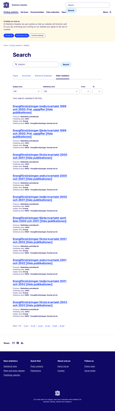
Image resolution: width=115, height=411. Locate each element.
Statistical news (10, 366)
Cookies (61, 371)
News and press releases (14, 371)
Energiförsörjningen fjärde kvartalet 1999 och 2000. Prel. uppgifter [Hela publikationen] (39, 133)
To (94, 87)
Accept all (8, 35)
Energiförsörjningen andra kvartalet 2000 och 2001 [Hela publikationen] (40, 177)
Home (6, 45)
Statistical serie (49, 87)
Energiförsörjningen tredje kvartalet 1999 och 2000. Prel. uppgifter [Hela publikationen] (39, 109)
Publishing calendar (12, 375)
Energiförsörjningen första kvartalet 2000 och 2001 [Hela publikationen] (40, 156)
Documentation (37, 12)
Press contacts (37, 366)
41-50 (47, 326)
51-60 (55, 326)
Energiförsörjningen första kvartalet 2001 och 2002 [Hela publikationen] (40, 240)
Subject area (17, 87)
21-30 (33, 326)
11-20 (26, 326)
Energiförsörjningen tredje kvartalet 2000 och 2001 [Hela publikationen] (40, 198)
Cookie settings (38, 35)
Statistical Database (43, 76)
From (83, 87)
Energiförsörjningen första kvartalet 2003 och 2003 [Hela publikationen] (40, 304)
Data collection (52, 12)
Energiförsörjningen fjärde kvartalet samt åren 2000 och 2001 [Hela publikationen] (40, 219)
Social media (89, 371)
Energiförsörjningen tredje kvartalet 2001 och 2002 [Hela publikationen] (39, 282)
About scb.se (63, 366)
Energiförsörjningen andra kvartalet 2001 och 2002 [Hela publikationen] (39, 261)
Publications (36, 371)
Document (26, 76)
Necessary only (21, 35)
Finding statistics (11, 12)
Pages (15, 76)
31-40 (40, 326)
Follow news (89, 366)
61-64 (62, 326)
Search (71, 10)
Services (24, 12)
